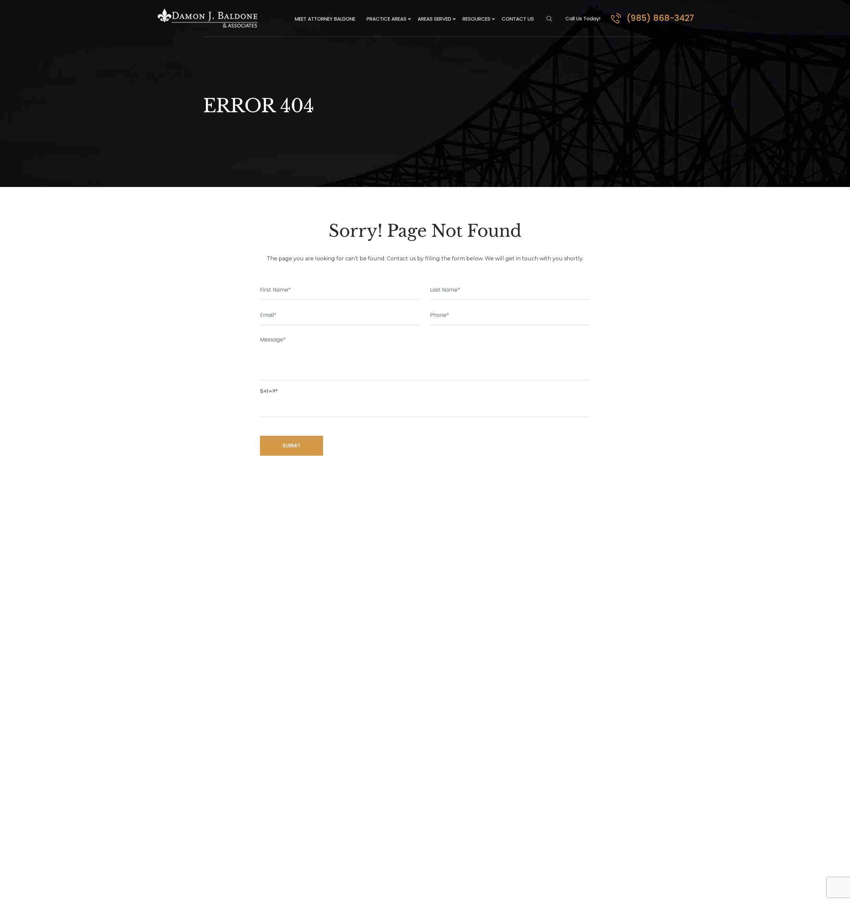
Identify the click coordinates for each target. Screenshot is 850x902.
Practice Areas (386, 18)
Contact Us (518, 18)
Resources (476, 18)
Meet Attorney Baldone (325, 18)
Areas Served (434, 18)
